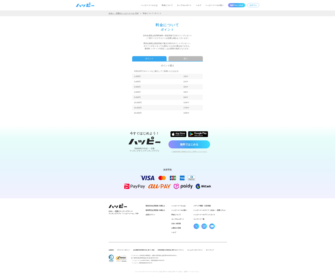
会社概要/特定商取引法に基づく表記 (144, 250)
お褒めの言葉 (176, 228)
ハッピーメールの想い (214, 5)
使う (186, 58)
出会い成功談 (176, 223)
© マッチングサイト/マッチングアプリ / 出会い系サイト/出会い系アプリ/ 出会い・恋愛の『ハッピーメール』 (167, 271)
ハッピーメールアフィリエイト (204, 215)
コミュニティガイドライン (195, 250)
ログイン (253, 5)
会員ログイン (150, 215)
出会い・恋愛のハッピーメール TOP (124, 13)
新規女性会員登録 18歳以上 (155, 206)
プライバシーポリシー (123, 250)
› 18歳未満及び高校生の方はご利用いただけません (189, 151)
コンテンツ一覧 (198, 219)
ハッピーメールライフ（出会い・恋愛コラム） (209, 210)
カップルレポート (184, 5)
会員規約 (111, 250)
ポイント (149, 58)
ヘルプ (198, 5)
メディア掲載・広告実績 (202, 206)
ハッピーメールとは (149, 5)
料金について (167, 5)
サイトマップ (210, 250)
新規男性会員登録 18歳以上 (155, 210)
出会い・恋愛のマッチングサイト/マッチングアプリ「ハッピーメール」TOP (123, 212)
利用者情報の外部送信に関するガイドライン (171, 250)
